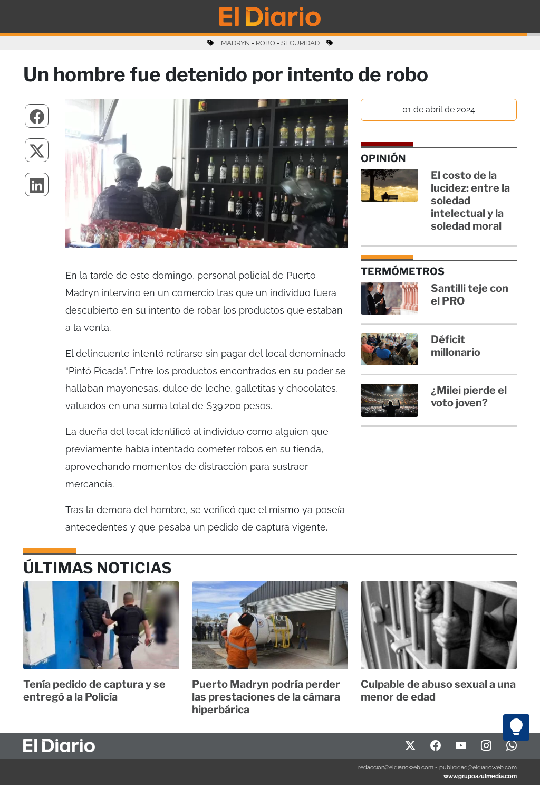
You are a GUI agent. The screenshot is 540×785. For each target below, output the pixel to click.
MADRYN (235, 43)
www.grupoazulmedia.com (480, 776)
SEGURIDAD (300, 43)
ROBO (265, 43)
